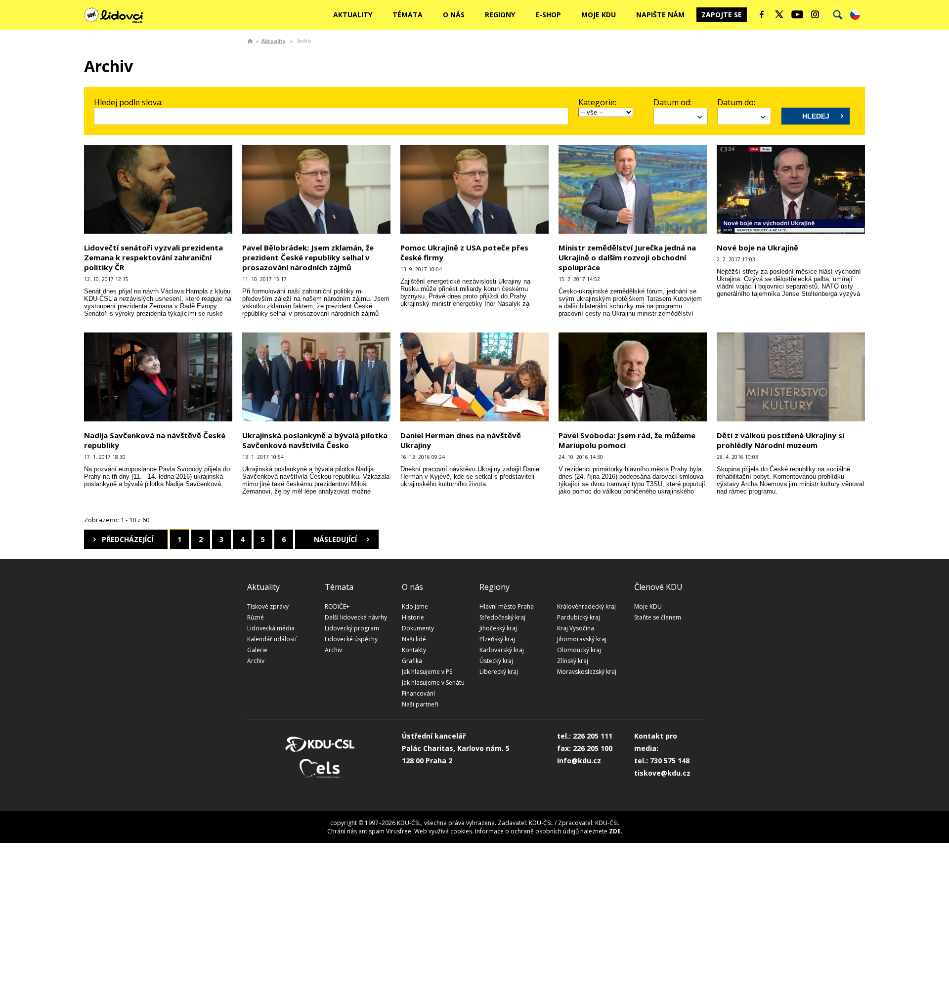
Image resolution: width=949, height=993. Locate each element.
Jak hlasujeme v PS (427, 671)
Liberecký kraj (498, 671)
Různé (255, 617)
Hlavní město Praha (506, 606)
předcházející (127, 539)
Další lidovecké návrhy (356, 617)
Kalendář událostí (272, 639)
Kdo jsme (415, 606)
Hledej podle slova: (128, 102)
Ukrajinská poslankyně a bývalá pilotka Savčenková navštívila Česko (315, 440)
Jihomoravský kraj (581, 639)
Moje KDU (598, 14)
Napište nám (660, 14)
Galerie (257, 650)
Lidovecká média (271, 628)
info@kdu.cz (579, 760)
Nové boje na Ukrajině (757, 247)
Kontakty (414, 650)
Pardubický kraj (578, 617)
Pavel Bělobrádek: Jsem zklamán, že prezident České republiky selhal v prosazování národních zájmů (308, 257)
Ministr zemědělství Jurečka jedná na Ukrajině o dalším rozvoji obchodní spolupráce (627, 257)
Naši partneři (420, 704)
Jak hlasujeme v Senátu (433, 682)
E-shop (548, 14)
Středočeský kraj (502, 617)
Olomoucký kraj (579, 650)
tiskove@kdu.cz (662, 773)
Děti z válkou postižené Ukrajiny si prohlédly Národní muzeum (780, 440)
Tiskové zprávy (268, 606)
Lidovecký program (352, 628)
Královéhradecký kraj (586, 606)
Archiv (255, 661)
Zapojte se (721, 14)
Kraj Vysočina (575, 628)
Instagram (815, 14)
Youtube (797, 14)
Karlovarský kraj (501, 650)
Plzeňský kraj (497, 639)
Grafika (412, 661)
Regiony (500, 14)
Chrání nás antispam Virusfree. (370, 831)
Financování (418, 693)
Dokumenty (418, 628)
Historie (413, 617)
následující (335, 539)
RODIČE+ (337, 606)
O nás (454, 14)
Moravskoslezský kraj (586, 671)
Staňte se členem (657, 617)
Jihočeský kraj (498, 628)
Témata (407, 14)
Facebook (761, 14)
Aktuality (352, 14)
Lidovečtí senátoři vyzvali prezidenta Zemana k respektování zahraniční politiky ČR (153, 257)
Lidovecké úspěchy (351, 639)
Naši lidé (414, 639)
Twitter (779, 14)
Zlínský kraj (572, 661)
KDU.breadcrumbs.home (250, 41)
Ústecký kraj (496, 661)
